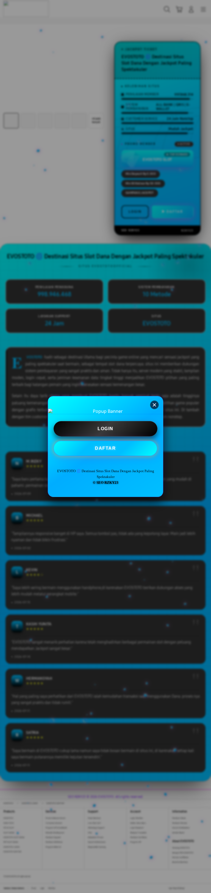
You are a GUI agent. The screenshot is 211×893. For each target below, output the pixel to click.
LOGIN (105, 428)
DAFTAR (105, 448)
